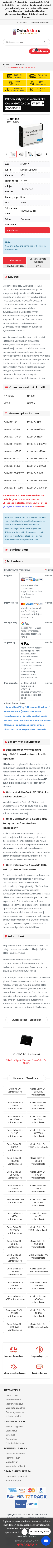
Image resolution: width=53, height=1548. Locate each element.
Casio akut (19, 64)
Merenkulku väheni (15, 1466)
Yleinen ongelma (14, 1426)
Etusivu (6, 64)
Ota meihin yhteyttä (16, 1476)
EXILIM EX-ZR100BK (13, 444)
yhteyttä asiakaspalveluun (17, 506)
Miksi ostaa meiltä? (15, 1407)
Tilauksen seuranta (15, 1453)
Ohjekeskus (11, 1430)
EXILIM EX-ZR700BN (37, 480)
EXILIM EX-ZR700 (12, 480)
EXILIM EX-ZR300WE (37, 458)
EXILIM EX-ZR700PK (13, 487)
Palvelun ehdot (13, 1416)
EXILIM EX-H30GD (36, 429)
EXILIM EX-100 (10, 422)
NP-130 (31, 396)
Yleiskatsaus (14, 260)
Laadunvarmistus (14, 1403)
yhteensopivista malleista (38, 260)
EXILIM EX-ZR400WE (14, 473)
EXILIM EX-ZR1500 (12, 451)
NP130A (31, 403)
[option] (26, 132)
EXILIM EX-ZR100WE (37, 444)
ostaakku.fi (28, 1514)
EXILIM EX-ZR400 (12, 466)
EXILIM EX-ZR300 (12, 458)
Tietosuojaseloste (15, 1412)
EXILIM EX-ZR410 (35, 473)
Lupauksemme (13, 1399)
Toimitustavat (13, 1457)
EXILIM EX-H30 (34, 422)
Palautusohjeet (13, 1480)
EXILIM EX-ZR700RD (37, 487)
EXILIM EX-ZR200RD (37, 451)
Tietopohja (11, 1439)
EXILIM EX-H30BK (12, 429)
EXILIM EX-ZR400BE (36, 466)
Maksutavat (12, 1462)
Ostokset (10, 1434)
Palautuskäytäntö (15, 1443)
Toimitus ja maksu (14, 265)
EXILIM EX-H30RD (12, 436)
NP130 (7, 403)
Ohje (38, 265)
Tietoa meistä (13, 1395)
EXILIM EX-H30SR (35, 436)
